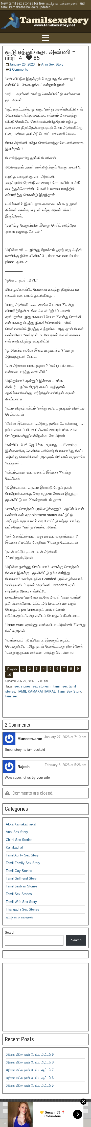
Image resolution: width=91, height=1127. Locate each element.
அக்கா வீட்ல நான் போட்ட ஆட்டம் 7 (30, 1070)
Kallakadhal (14, 847)
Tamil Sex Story (69, 691)
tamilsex (11, 696)
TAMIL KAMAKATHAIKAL (36, 691)
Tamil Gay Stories (19, 871)
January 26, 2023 (22, 64)
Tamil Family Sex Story (23, 863)
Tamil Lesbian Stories (21, 886)
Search (10, 932)
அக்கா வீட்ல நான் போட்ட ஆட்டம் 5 (30, 1085)
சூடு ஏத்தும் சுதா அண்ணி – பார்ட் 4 (40, 54)
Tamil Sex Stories (19, 894)
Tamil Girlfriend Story (21, 878)
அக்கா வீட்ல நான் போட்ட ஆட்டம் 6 (30, 1078)
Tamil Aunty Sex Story (22, 855)
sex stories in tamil (46, 686)
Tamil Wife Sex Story (21, 902)
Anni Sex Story (52, 64)
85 (36, 58)
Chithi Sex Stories (19, 840)
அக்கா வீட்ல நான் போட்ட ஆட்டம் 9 (30, 1054)
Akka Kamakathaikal (21, 824)
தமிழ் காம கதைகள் (19, 917)
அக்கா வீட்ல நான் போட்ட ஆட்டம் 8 (30, 1062)
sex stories (22, 686)
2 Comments (18, 69)
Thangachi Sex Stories (22, 909)
